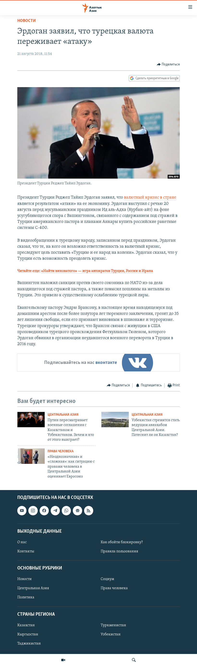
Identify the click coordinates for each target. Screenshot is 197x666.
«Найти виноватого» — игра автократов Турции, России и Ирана (97, 271)
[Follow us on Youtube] (21, 510)
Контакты (25, 551)
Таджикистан (29, 644)
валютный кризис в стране (150, 197)
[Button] (168, 64)
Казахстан (26, 625)
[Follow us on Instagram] (32, 510)
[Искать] (134, 660)
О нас (22, 542)
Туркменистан (113, 625)
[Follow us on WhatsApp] (66, 510)
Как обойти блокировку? (122, 542)
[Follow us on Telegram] (55, 510)
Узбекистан (111, 634)
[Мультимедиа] (63, 660)
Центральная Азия (63, 415)
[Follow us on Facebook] (44, 510)
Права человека (61, 451)
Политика (25, 597)
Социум (107, 579)
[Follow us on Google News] (77, 510)
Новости (26, 21)
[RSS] (88, 510)
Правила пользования (119, 551)
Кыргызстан (27, 634)
